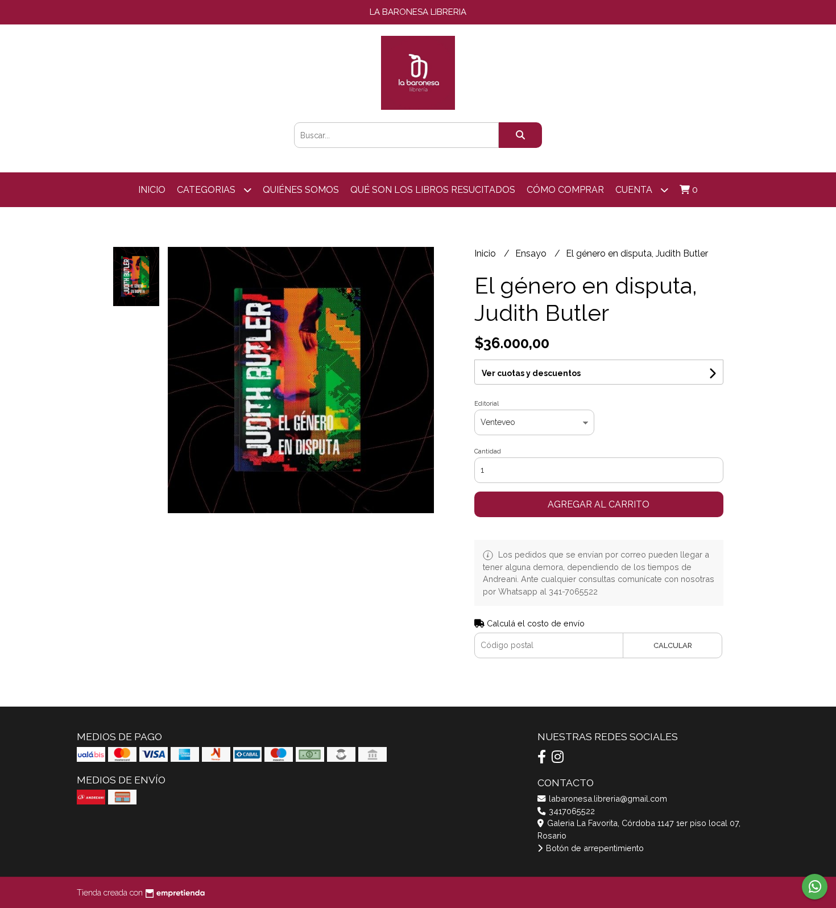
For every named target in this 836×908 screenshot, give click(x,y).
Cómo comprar (565, 189)
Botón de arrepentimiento (594, 848)
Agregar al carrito (598, 504)
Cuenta (635, 189)
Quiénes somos (301, 189)
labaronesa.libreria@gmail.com (607, 798)
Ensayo (532, 253)
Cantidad (487, 451)
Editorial (486, 403)
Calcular (672, 645)
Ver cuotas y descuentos (531, 373)
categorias (207, 189)
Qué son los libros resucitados (432, 189)
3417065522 (571, 811)
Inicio (151, 189)
